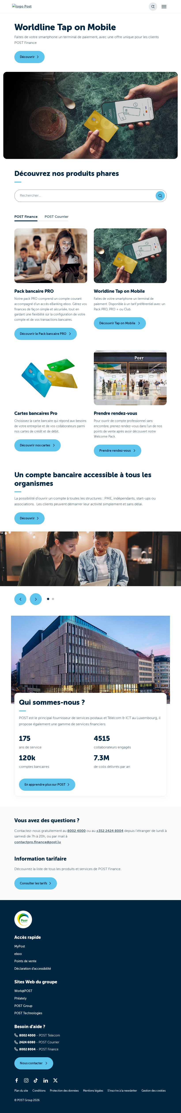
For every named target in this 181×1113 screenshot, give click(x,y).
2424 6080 (27, 1042)
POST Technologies (28, 1013)
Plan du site (21, 1090)
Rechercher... (30, 196)
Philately (20, 998)
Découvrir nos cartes (35, 445)
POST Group (23, 1006)
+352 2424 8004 (109, 831)
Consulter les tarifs (33, 883)
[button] (153, 6)
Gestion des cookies (153, 1090)
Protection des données (64, 1090)
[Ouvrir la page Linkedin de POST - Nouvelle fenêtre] (45, 1080)
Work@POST (23, 991)
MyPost (19, 946)
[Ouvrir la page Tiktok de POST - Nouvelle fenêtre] (36, 1080)
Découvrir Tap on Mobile (117, 323)
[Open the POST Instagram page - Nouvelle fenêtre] (26, 1080)
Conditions (38, 1090)
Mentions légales (93, 1090)
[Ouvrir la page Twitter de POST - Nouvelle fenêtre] (55, 1080)
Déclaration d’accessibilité (32, 968)
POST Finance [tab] (26, 217)
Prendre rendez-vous (115, 450)
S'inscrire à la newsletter (122, 1090)
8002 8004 (27, 1049)
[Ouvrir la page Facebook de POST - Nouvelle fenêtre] (16, 1080)
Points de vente (25, 961)
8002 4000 (76, 831)
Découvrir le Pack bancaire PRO (43, 334)
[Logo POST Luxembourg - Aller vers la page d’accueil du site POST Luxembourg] (22, 6)
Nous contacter (31, 1063)
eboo (18, 954)
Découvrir (27, 57)
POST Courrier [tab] (56, 217)
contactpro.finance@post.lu (37, 842)
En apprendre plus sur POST (45, 784)
